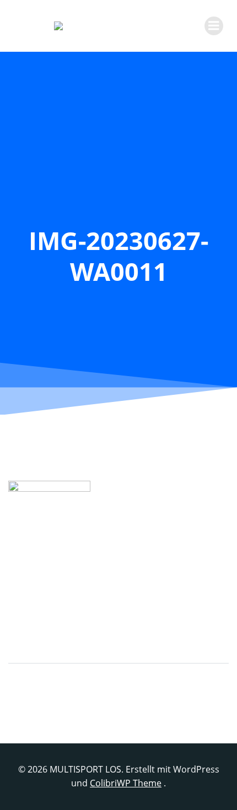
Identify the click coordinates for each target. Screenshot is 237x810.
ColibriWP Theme (125, 783)
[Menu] (213, 26)
